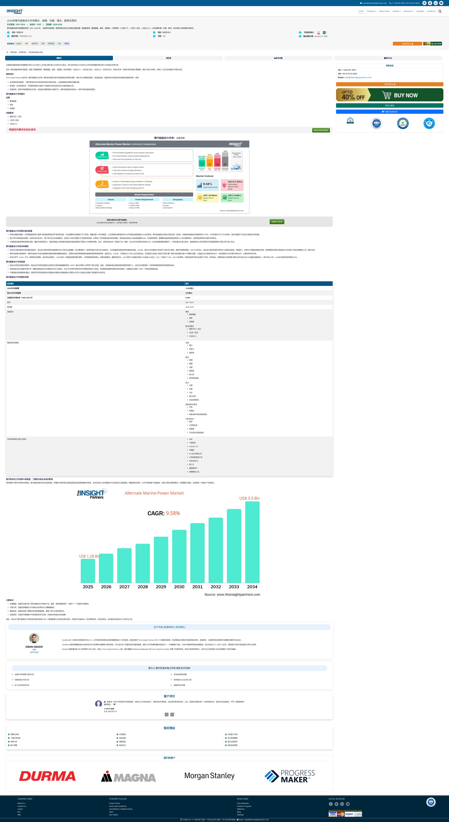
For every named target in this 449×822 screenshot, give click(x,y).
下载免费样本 (406, 44)
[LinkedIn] (436, 3)
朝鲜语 (67, 44)
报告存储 (14, 52)
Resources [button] (408, 11)
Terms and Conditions (118, 806)
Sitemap (240, 815)
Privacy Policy (114, 803)
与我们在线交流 (390, 111)
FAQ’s (111, 812)
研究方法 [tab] (389, 58)
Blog (239, 812)
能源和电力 (23, 52)
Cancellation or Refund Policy (120, 809)
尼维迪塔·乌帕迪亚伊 (34, 646)
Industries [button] (371, 11)
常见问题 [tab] (279, 58)
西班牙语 (35, 44)
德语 (26, 44)
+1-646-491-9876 (399, 3)
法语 (43, 44)
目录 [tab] (169, 58)
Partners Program (244, 806)
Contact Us (431, 11)
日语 (59, 44)
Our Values (113, 815)
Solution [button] (396, 11)
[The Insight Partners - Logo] (15, 11)
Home (361, 11)
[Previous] (157, 714)
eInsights (420, 11)
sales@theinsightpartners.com (374, 3)
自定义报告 (389, 105)
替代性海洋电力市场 (36, 52)
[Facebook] (424, 3)
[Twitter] (430, 3)
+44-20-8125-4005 (413, 3)
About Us (21, 803)
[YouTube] (441, 3)
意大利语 (51, 44)
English (18, 44)
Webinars (241, 809)
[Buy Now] (432, 43)
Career (20, 809)
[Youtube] (348, 805)
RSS (19, 812)
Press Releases (243, 803)
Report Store (384, 11)
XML (19, 815)
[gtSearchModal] (440, 11)
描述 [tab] (60, 58)
